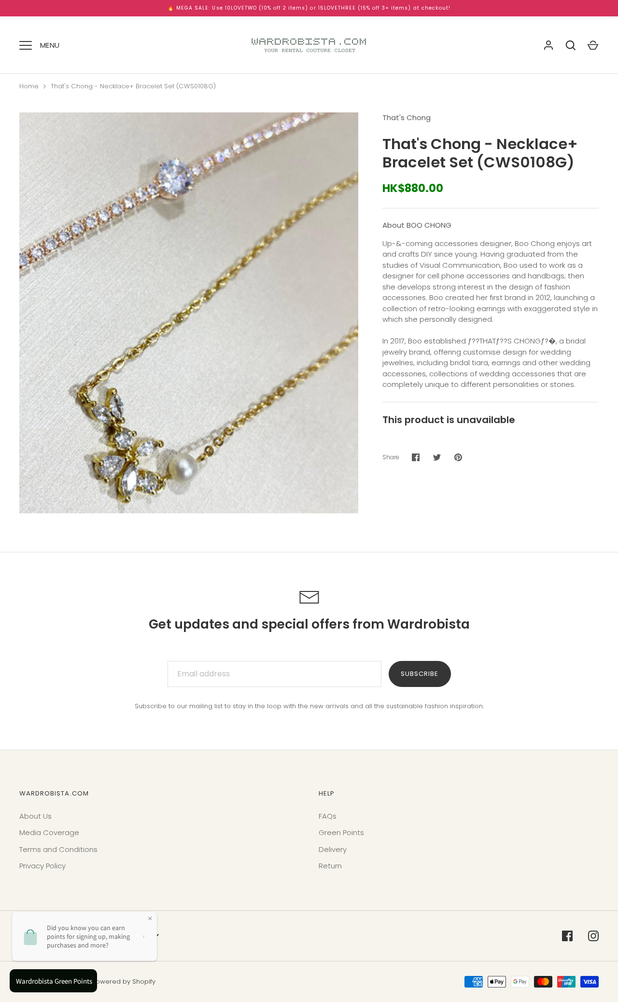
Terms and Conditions (58, 849)
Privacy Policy (42, 866)
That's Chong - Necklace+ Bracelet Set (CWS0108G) (133, 86)
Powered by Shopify (123, 981)
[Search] (570, 45)
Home (29, 86)
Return (330, 866)
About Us (35, 816)
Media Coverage (49, 832)
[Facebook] (567, 936)
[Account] (548, 45)
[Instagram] (593, 936)
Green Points (341, 832)
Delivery (333, 849)
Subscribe (419, 673)
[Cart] (593, 45)
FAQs (328, 816)
